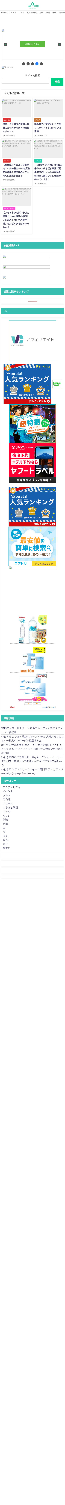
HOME (3, 12)
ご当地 (6, 799)
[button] (5, 44)
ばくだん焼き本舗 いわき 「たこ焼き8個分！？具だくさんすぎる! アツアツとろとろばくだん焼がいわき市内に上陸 (32, 748)
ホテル (6, 811)
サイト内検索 (32, 75)
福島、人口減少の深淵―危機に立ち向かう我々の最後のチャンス (16, 127)
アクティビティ (12, 787)
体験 (54, 12)
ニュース (12, 12)
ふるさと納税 (10, 807)
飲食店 (6, 848)
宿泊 (5, 823)
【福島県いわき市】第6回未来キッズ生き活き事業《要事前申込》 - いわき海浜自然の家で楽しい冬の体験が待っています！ (48, 172)
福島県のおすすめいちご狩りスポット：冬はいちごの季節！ (47, 127)
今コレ (6, 815)
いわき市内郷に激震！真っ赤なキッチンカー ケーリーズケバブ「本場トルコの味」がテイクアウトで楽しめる (31, 761)
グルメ (21, 12)
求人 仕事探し (32, 12)
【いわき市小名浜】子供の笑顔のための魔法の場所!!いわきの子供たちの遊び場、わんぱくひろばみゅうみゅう (16, 219)
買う (42, 12)
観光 (48, 12)
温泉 (5, 836)
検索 (57, 81)
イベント (8, 791)
